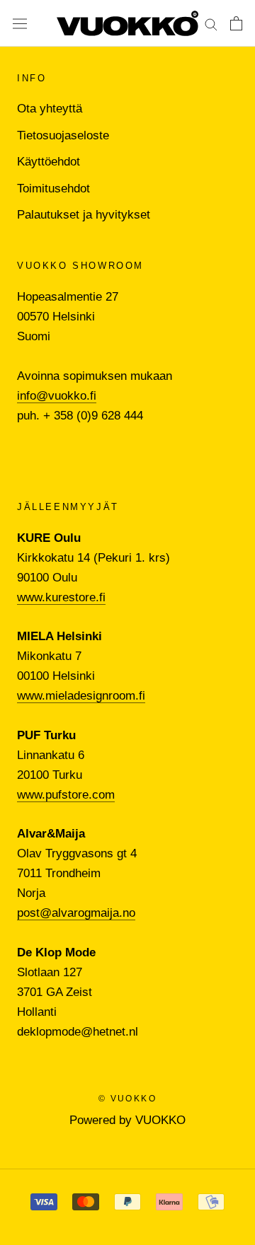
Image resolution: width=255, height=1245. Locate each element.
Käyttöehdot (48, 161)
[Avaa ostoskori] (236, 23)
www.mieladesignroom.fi (81, 695)
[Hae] (211, 23)
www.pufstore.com (66, 794)
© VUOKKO (127, 1099)
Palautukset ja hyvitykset (83, 214)
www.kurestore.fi (61, 597)
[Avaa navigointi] (20, 23)
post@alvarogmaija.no (76, 913)
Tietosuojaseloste (63, 135)
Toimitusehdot (53, 188)
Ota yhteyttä (49, 108)
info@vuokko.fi (56, 396)
